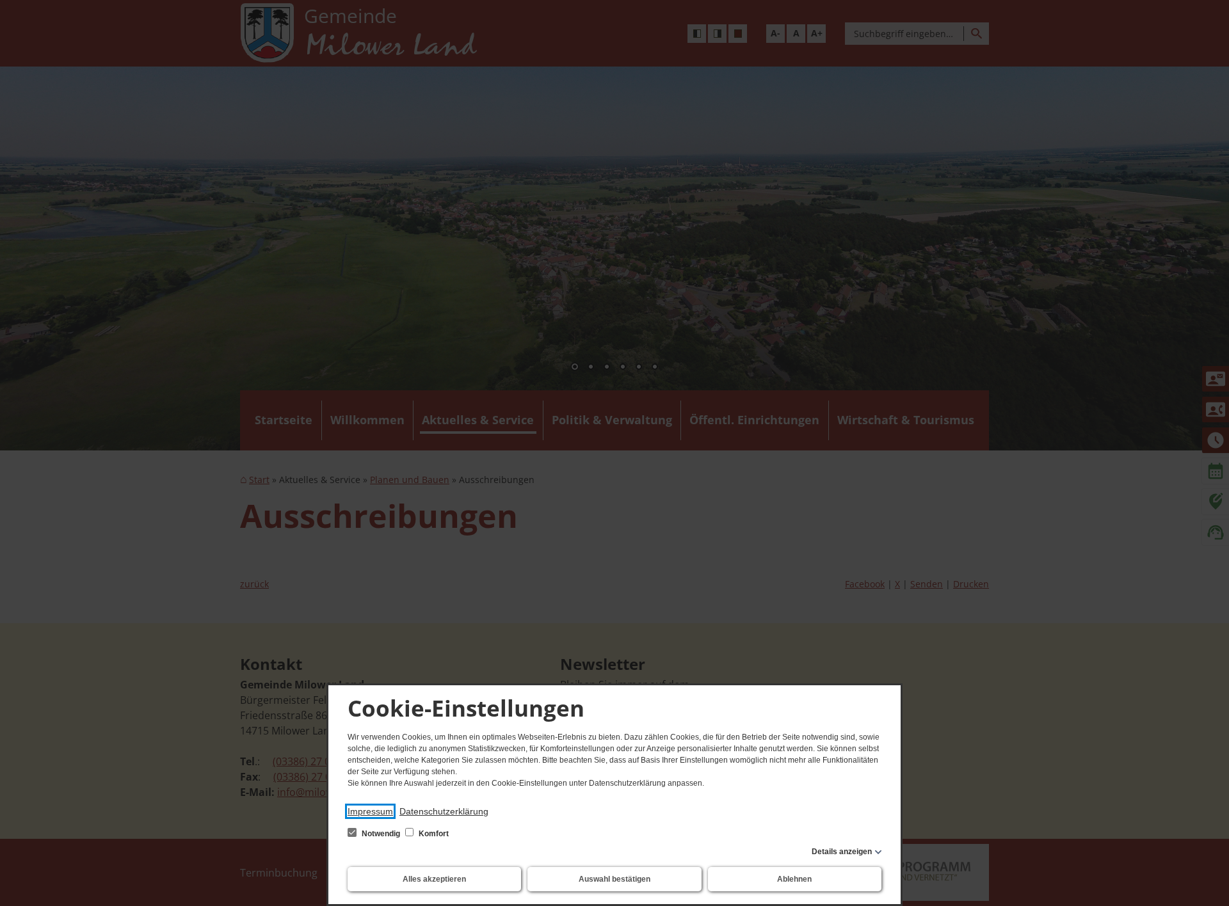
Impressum (370, 811)
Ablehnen (794, 879)
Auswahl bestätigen (614, 879)
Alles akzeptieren (434, 879)
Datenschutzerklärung (443, 811)
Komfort (433, 833)
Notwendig (381, 833)
